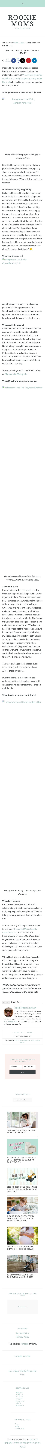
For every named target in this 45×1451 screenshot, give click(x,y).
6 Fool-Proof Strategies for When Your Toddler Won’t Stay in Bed (20, 1218)
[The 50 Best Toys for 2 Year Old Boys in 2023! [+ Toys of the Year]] (22, 1184)
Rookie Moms (22, 21)
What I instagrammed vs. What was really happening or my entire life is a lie (22, 78)
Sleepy (17, 1424)
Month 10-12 (20, 1401)
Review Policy (22, 1333)
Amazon (24, 1343)
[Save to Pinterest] (28, 60)
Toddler (18, 1403)
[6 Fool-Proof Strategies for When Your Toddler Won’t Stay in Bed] (22, 1213)
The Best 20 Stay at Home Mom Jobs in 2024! (21, 1131)
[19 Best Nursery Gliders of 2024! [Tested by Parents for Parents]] (22, 1155)
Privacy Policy (22, 1337)
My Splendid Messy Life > (17, 374)
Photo (22, 1042)
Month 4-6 (19, 1397)
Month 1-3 (19, 1394)
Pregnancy (19, 1392)
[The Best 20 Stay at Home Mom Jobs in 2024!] (22, 1128)
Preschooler (20, 1405)
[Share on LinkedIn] (34, 60)
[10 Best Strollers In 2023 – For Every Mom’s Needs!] (22, 1272)
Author (5, 1002)
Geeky (17, 1040)
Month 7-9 (19, 1399)
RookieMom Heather (25, 1007)
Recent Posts (16, 1002)
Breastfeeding (19, 1428)
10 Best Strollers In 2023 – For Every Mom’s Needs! (22, 1276)
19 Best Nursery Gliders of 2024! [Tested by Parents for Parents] (22, 1160)
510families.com (10, 1021)
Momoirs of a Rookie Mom (30, 1040)
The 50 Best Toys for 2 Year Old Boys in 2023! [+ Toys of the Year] (22, 1189)
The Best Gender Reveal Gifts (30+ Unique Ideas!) (20, 1248)
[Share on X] (22, 60)
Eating (17, 1426)
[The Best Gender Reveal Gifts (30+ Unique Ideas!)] (22, 1244)
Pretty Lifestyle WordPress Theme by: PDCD (22, 1443)
